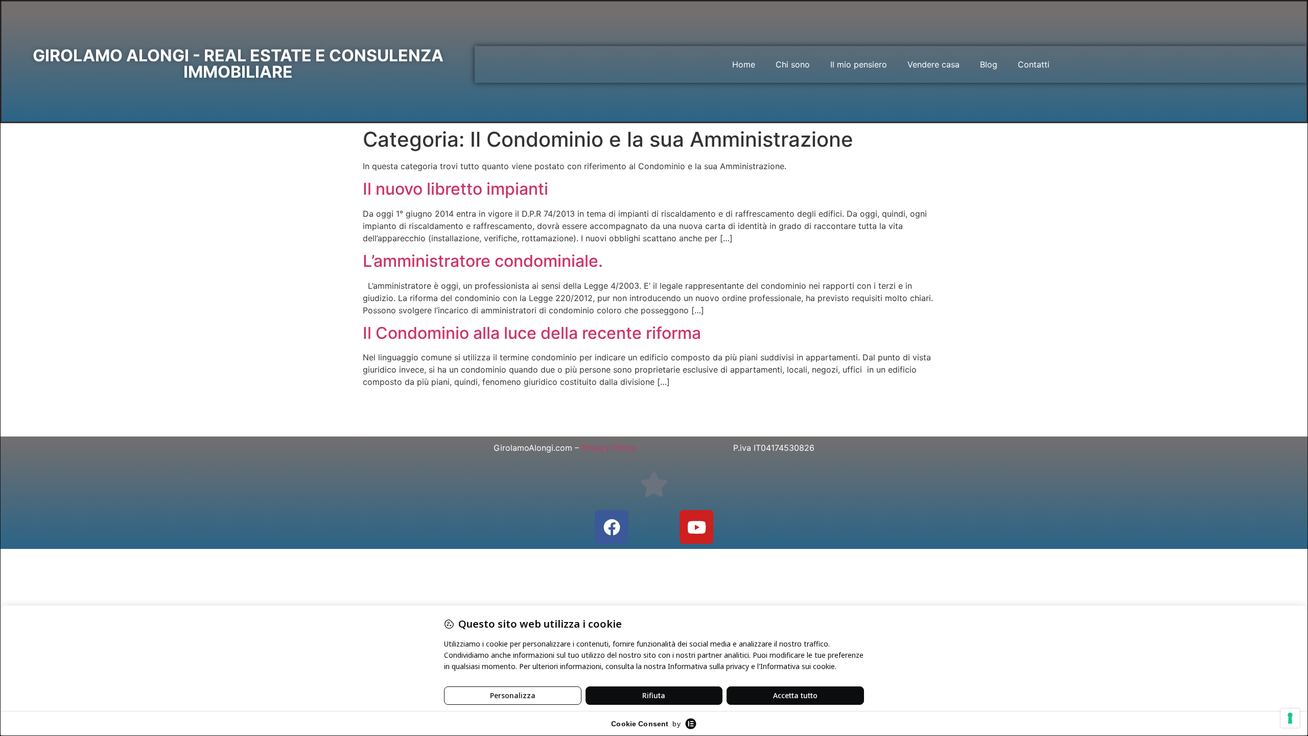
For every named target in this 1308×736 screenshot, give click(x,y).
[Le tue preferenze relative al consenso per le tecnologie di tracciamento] (1290, 718)
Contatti (1033, 64)
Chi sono (793, 64)
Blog (988, 64)
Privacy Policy (608, 448)
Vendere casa (933, 64)
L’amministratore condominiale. (483, 261)
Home (743, 64)
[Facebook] (611, 527)
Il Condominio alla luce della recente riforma (532, 333)
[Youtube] (696, 527)
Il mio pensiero (858, 64)
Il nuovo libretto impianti (455, 189)
